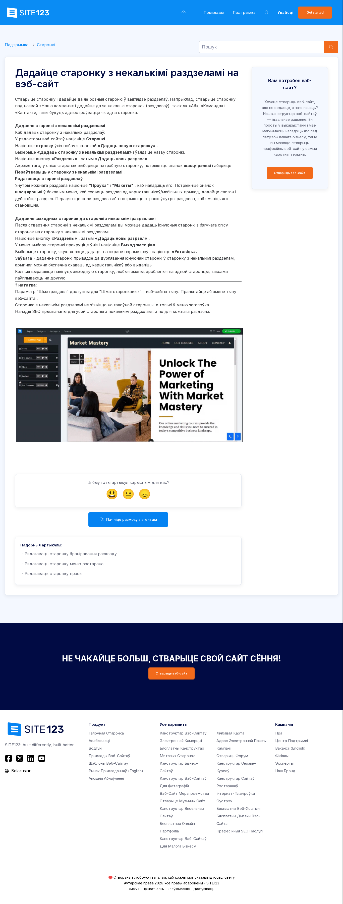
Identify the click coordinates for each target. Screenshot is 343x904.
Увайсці (285, 12)
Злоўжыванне (178, 889)
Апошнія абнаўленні (106, 778)
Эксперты (284, 763)
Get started (315, 12)
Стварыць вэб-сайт (290, 173)
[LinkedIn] (31, 758)
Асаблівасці (99, 740)
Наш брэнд (285, 770)
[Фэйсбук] (9, 758)
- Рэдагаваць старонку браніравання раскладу (68, 553)
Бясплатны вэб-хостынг (238, 808)
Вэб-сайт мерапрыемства (184, 793)
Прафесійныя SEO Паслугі (239, 831)
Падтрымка (244, 12)
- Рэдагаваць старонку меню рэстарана (61, 563)
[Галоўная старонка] (183, 12)
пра (278, 733)
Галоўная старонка (106, 733)
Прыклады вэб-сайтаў (109, 755)
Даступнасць (203, 889)
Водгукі (95, 748)
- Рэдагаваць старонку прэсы (51, 573)
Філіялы (282, 755)
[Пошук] (331, 47)
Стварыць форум (232, 755)
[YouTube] (42, 758)
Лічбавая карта (230, 733)
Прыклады (214, 12)
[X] (20, 758)
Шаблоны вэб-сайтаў (108, 763)
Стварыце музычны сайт (182, 801)
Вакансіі (290, 748)
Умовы (134, 889)
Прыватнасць (153, 889)
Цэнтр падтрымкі (291, 740)
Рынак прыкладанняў (116, 770)
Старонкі (46, 44)
